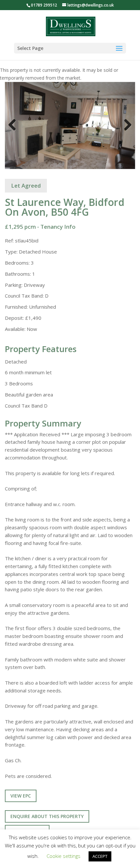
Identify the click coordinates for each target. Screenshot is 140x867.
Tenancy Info (58, 226)
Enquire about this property (47, 816)
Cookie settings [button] (63, 856)
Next (127, 131)
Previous (14, 131)
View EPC (20, 796)
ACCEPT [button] (99, 856)
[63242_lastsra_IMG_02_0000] (70, 125)
